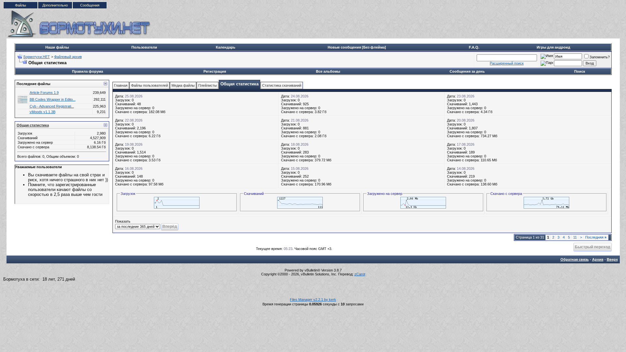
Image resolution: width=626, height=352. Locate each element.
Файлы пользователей (149, 85)
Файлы (20, 5)
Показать (122, 221)
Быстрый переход (592, 247)
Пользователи (144, 47)
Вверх (612, 259)
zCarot (359, 274)
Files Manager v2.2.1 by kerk (313, 299)
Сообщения (89, 5)
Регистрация (214, 71)
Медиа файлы (183, 85)
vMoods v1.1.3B (42, 112)
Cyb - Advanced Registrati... (52, 106)
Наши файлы (57, 47)
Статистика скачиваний (281, 85)
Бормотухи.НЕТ (36, 57)
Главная (120, 85)
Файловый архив (68, 57)
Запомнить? (599, 57)
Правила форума (87, 71)
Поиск (579, 71)
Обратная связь (574, 259)
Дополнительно (55, 5)
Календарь (225, 47)
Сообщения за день (467, 71)
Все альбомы (328, 71)
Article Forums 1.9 (44, 93)
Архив (598, 259)
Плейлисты (207, 85)
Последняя (595, 237)
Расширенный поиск (507, 63)
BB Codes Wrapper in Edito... (53, 99)
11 (575, 237)
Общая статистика (33, 125)
